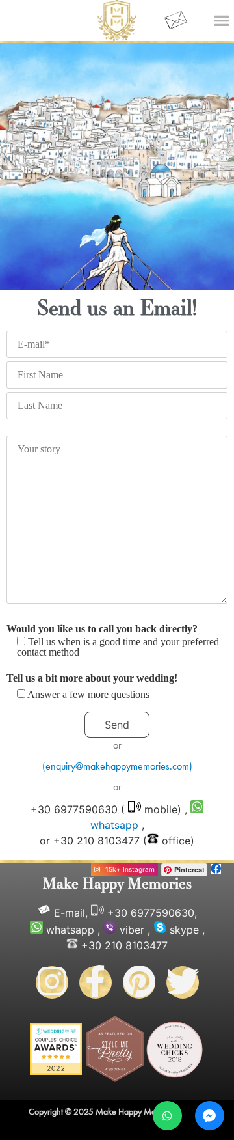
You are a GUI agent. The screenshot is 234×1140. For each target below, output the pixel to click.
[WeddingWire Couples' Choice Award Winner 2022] (56, 1070)
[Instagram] (52, 982)
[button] (221, 20)
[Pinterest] (139, 982)
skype (184, 929)
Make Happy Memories (117, 883)
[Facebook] (95, 982)
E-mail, (71, 912)
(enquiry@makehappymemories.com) (117, 766)
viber (132, 929)
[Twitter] (182, 982)
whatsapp (70, 929)
